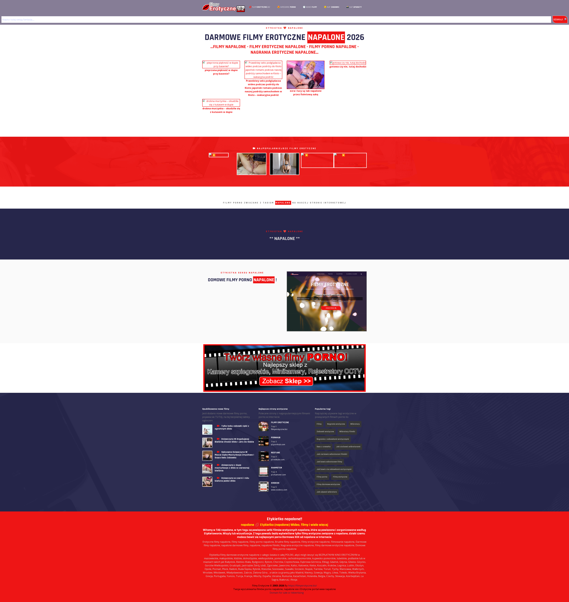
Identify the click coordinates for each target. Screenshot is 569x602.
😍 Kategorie (286, 7)
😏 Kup (331, 7)
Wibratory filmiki (347, 431)
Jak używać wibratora (327, 492)
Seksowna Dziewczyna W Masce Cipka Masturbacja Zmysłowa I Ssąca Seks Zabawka (234, 455)
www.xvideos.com (279, 489)
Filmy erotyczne (340, 477)
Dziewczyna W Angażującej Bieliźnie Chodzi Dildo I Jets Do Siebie (234, 440)
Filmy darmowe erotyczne (328, 484)
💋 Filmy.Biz (259, 7)
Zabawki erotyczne (325, 431)
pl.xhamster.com (278, 474)
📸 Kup (354, 7)
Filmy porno (322, 477)
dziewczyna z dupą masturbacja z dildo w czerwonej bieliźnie (232, 468)
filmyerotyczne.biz (279, 429)
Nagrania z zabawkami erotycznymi (333, 439)
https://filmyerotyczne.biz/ (302, 585)
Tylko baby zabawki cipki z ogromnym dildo (232, 427)
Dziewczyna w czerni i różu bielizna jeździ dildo (232, 479)
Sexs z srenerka (324, 446)
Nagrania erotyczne (336, 424)
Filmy (319, 424)
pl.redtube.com (277, 459)
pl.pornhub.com (278, 444)
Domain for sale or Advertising (287, 592)
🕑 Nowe (310, 7)
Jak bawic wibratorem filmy (329, 461)
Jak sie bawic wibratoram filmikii (332, 454)
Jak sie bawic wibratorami (348, 446)
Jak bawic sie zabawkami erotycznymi (334, 469)
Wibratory (355, 424)
